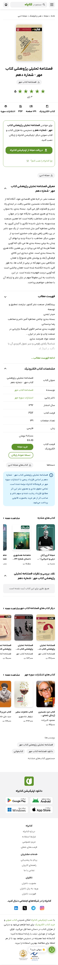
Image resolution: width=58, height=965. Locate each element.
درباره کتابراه (29, 831)
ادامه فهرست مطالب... (43, 358)
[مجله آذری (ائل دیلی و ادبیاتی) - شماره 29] (45, 537)
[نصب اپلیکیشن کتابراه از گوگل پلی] (16, 800)
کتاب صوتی (11, 920)
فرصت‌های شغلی (29, 847)
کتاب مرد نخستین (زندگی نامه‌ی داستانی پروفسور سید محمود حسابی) (46, 714)
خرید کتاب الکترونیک (45, 924)
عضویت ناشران (29, 883)
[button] (29, 43)
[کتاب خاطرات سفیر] (23, 694)
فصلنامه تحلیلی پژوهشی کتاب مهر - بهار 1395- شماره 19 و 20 (46, 647)
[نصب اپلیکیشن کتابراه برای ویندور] (16, 810)
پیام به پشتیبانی (29, 860)
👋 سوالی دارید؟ (37, 949)
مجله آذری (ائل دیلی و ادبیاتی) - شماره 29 (47, 557)
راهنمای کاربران (29, 865)
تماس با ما (29, 870)
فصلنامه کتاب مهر (23, 390)
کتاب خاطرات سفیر (24, 712)
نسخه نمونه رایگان (20, 455)
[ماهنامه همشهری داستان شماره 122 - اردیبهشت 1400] (21, 537)
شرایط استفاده (29, 836)
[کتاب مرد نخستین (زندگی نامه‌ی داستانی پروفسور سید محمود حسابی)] (45, 694)
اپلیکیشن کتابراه (26, 135)
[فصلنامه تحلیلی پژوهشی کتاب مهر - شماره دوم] (23, 627)
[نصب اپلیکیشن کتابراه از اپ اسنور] (41, 810)
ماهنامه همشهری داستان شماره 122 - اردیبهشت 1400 (22, 557)
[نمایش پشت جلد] (20, 57)
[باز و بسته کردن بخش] (5, 189)
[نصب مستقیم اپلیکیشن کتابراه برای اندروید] (41, 800)
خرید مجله (22, 446)
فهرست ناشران (29, 893)
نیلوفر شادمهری (26, 716)
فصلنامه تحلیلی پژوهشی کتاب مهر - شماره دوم (24, 647)
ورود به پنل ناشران (29, 888)
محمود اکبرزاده (48, 720)
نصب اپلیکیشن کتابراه (42, 920)
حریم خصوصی (29, 841)
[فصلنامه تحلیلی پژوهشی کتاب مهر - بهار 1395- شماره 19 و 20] (45, 627)
